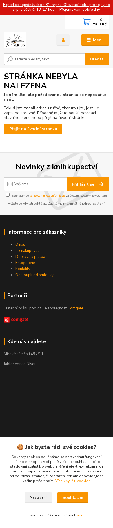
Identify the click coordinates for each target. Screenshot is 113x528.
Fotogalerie (25, 262)
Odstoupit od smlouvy (34, 275)
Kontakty (22, 269)
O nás (20, 244)
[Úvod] (26, 40)
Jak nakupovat (27, 250)
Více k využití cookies (72, 481)
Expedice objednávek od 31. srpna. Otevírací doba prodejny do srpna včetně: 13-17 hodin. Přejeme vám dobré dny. (56, 7)
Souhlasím (73, 497)
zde (79, 515)
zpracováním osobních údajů (47, 195)
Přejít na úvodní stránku (33, 129)
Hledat (97, 59)
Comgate (75, 308)
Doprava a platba (30, 256)
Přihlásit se (83, 184)
